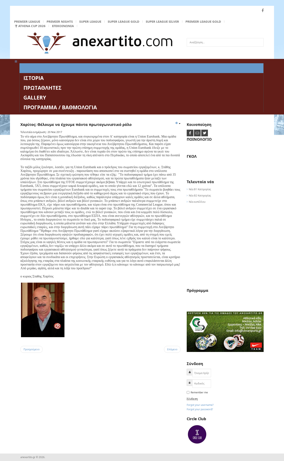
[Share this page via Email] (197, 133)
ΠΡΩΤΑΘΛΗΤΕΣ (42, 87)
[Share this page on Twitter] (204, 133)
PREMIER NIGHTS (60, 21)
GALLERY (34, 97)
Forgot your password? (200, 409)
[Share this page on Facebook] (190, 133)
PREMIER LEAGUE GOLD (203, 21)
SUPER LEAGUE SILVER (162, 21)
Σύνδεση (192, 398)
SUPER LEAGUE (90, 21)
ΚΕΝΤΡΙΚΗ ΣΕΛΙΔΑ (46, 68)
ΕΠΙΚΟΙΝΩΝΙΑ (63, 26)
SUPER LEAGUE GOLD (123, 21)
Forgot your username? (200, 405)
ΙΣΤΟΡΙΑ (33, 77)
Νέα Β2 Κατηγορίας (200, 195)
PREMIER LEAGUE (27, 21)
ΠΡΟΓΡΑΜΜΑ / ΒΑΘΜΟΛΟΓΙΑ (60, 107)
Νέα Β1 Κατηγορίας (200, 189)
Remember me (199, 392)
